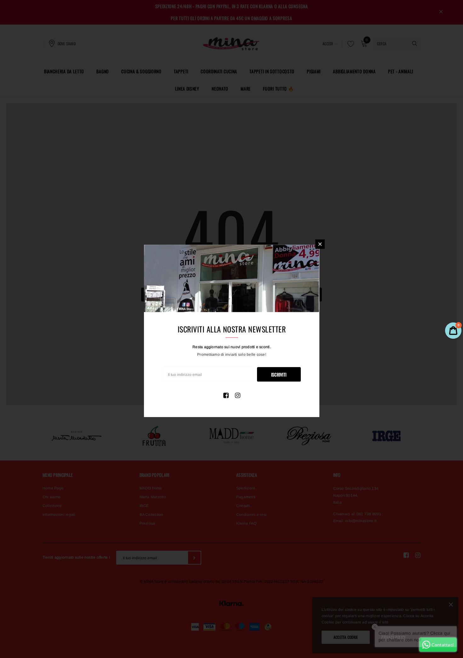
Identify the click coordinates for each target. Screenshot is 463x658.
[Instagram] (237, 395)
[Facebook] (226, 395)
